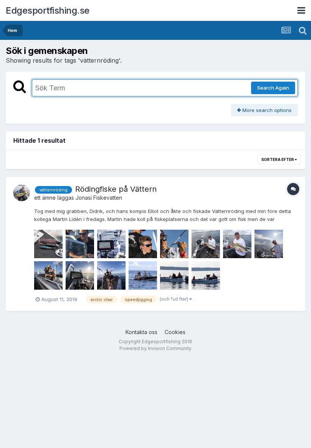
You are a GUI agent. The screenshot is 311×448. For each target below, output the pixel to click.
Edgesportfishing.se (48, 10)
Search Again (273, 88)
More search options (266, 110)
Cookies (175, 332)
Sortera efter (278, 159)
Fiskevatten (107, 197)
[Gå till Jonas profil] (21, 193)
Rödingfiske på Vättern (116, 189)
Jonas (83, 197)
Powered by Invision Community (155, 348)
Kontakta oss (141, 332)
